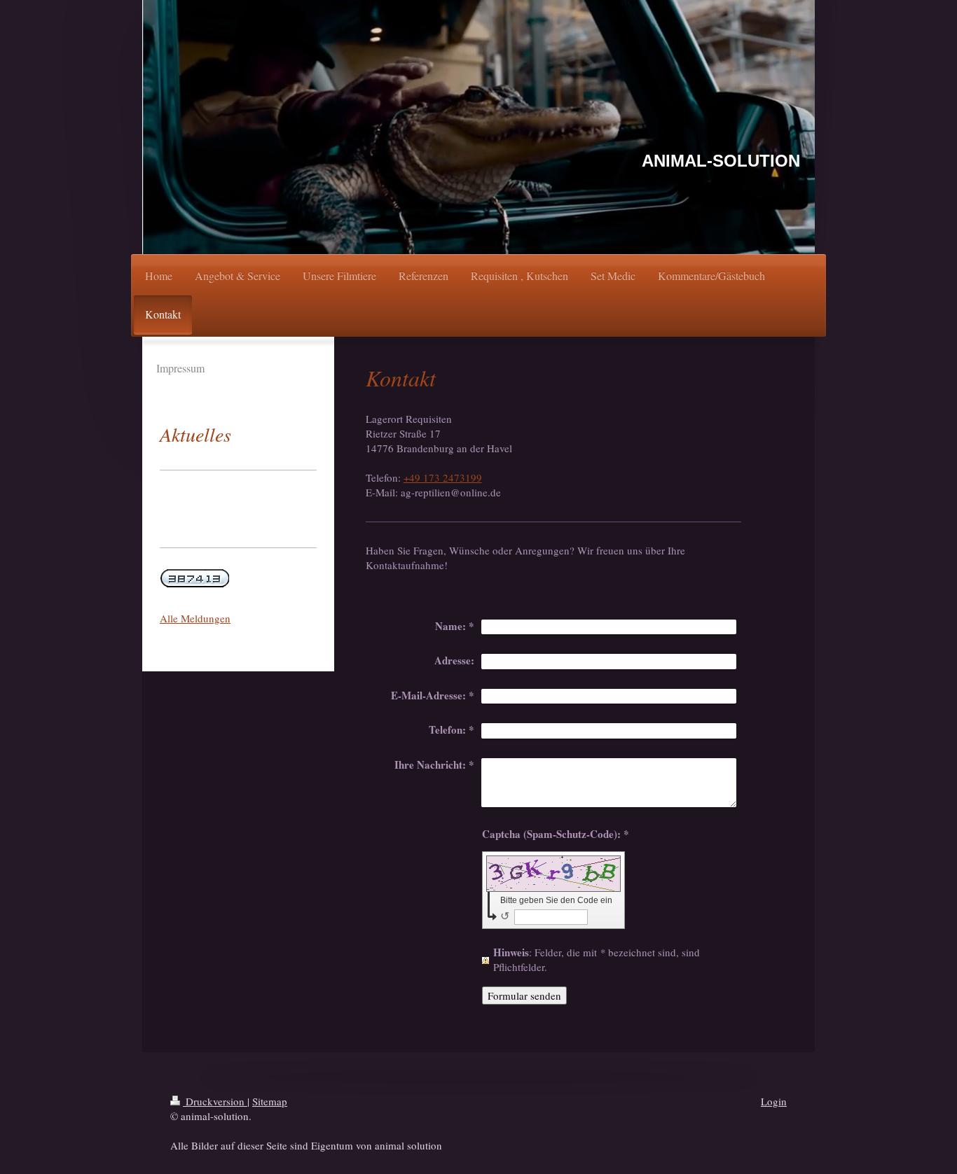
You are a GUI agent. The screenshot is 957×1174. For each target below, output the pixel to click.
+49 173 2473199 (443, 477)
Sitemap (269, 1101)
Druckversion (215, 1101)
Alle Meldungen (195, 618)
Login (774, 1101)
